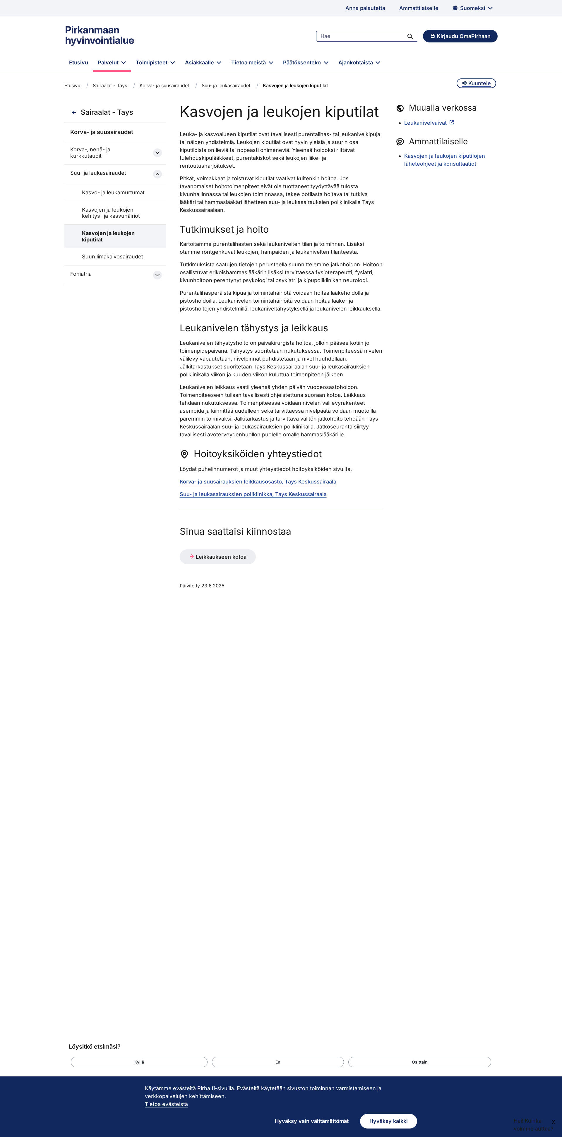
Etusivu (78, 62)
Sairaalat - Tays (110, 85)
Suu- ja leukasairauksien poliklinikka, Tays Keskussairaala (253, 494)
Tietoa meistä (249, 62)
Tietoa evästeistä (166, 1104)
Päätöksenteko (302, 62)
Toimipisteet (152, 62)
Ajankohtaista (356, 62)
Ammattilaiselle (418, 8)
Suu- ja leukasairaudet (226, 85)
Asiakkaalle (200, 62)
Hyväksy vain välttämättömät (312, 1121)
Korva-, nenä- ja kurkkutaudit (90, 152)
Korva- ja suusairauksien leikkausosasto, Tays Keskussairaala (258, 482)
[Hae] (410, 36)
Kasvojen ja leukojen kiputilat (108, 236)
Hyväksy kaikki (388, 1121)
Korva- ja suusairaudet (164, 85)
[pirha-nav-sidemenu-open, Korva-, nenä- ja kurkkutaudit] (157, 152)
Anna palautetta (365, 8)
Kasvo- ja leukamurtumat (113, 192)
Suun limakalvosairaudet (112, 256)
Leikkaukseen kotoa (220, 557)
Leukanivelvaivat (425, 123)
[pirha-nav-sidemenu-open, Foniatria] (157, 275)
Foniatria (81, 274)
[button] (139, 1062)
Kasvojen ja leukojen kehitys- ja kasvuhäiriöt (111, 213)
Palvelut (109, 62)
